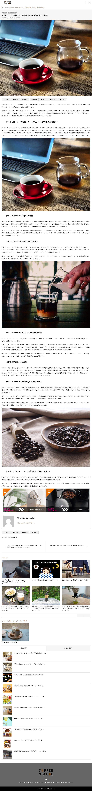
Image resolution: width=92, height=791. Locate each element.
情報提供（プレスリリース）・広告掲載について (62, 782)
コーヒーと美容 (12, 12)
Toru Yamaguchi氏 (12, 537)
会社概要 (47, 782)
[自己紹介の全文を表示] (35, 523)
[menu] (89, 2)
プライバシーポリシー (23, 782)
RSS (46, 779)
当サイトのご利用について (36, 782)
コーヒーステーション (42, 788)
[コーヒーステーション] (7, 2)
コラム (4, 12)
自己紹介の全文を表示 (25, 523)
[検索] (85, 2)
